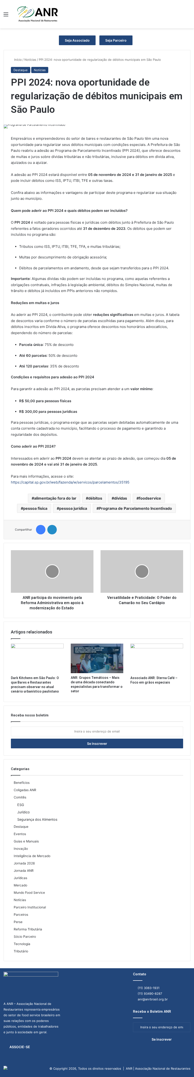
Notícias (30, 59)
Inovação (21, 848)
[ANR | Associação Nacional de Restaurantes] (37, 14)
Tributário (21, 951)
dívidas (120, 498)
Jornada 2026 (24, 863)
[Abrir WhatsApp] (182, 1065)
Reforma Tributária (28, 929)
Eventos (20, 834)
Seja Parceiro (116, 40)
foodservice (150, 498)
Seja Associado (77, 40)
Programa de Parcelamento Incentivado (135, 508)
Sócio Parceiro (25, 936)
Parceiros (21, 914)
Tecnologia (22, 944)
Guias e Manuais (26, 841)
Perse (18, 922)
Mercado (20, 885)
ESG (20, 805)
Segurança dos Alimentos (37, 819)
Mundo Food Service (29, 892)
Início (17, 59)
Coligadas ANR (25, 790)
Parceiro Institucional (30, 907)
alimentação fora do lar (55, 498)
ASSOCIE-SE (19, 1047)
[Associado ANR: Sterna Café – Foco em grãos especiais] (156, 658)
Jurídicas (20, 878)
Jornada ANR (24, 870)
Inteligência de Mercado (32, 856)
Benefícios (22, 783)
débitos (95, 498)
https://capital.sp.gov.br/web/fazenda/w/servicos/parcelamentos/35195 (70, 482)
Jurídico (23, 812)
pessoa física (35, 508)
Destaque (20, 70)
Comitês (20, 797)
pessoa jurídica (73, 508)
